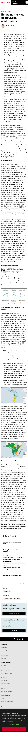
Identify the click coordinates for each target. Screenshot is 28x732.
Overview (3, 665)
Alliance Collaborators (6, 691)
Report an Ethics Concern (7, 686)
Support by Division (6, 683)
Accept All (14, 729)
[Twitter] (11, 639)
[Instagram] (17, 639)
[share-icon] (24, 583)
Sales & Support (5, 680)
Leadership (4, 704)
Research (5, 7)
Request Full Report (14, 613)
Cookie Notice (10, 721)
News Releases (5, 668)
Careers (3, 698)
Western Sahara (8, 598)
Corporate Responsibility (7, 701)
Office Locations (5, 689)
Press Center (4, 655)
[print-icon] (21, 583)
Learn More (14, 630)
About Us (3, 658)
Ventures (3, 653)
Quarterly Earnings (5, 670)
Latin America (17, 598)
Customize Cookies (14, 724)
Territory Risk (7, 591)
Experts (3, 707)
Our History (4, 650)
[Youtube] (20, 639)
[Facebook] (14, 639)
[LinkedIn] (22, 639)
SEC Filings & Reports (6, 673)
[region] (14, 720)
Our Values (4, 647)
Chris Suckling (12, 26)
